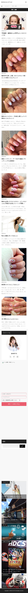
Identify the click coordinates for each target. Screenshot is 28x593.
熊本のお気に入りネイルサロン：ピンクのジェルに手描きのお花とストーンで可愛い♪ (14, 202)
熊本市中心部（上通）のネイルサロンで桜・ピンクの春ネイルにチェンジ (14, 76)
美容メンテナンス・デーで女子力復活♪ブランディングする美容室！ (14, 160)
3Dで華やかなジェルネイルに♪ (10, 319)
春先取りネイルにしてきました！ (11, 284)
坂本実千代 (14, 353)
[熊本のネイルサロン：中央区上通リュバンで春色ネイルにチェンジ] (14, 100)
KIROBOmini (5, 574)
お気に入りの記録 (6, 541)
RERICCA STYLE (6, 2)
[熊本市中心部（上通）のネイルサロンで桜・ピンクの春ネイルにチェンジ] (14, 59)
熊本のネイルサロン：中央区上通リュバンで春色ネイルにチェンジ (14, 117)
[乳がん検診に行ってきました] (14, 224)
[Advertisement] (14, 422)
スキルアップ (5, 482)
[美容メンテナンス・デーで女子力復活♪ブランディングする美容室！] (14, 143)
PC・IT (4, 524)
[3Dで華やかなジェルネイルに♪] (14, 306)
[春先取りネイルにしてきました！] (14, 264)
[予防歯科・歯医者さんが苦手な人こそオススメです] (14, 21)
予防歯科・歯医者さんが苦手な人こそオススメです (14, 34)
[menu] (26, 2)
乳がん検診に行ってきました (10, 235)
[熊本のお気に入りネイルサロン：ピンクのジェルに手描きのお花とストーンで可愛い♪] (14, 185)
